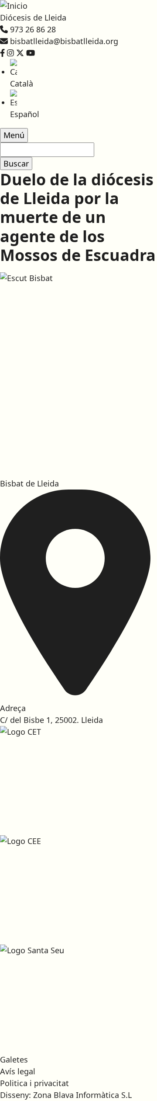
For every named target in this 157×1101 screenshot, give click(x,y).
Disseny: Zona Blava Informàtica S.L (66, 1095)
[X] (20, 53)
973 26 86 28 (33, 29)
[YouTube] (30, 53)
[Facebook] (2, 53)
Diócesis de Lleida (33, 17)
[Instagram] (10, 53)
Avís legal (17, 1071)
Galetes (14, 1059)
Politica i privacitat (34, 1083)
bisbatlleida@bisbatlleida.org (64, 41)
